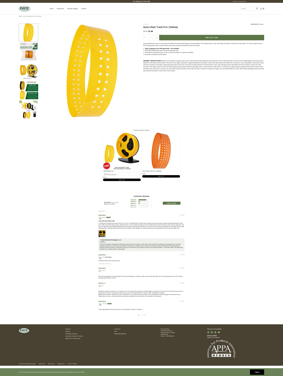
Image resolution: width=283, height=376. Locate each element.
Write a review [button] (171, 203)
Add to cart (212, 37)
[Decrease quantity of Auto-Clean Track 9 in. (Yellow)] (144, 37)
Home (20, 16)
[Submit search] (257, 9)
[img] (102, 215)
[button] (254, 24)
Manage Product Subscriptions (239, 1)
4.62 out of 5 (115, 202)
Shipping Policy (60, 363)
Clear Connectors (150, 48)
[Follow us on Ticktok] (215, 332)
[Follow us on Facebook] (208, 332)
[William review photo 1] (102, 233)
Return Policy (51, 363)
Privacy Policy (41, 363)
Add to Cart (122, 180)
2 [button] (140, 315)
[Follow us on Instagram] (212, 332)
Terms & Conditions (72, 363)
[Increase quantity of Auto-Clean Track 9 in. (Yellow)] (156, 37)
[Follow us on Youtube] (219, 332)
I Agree (257, 372)
